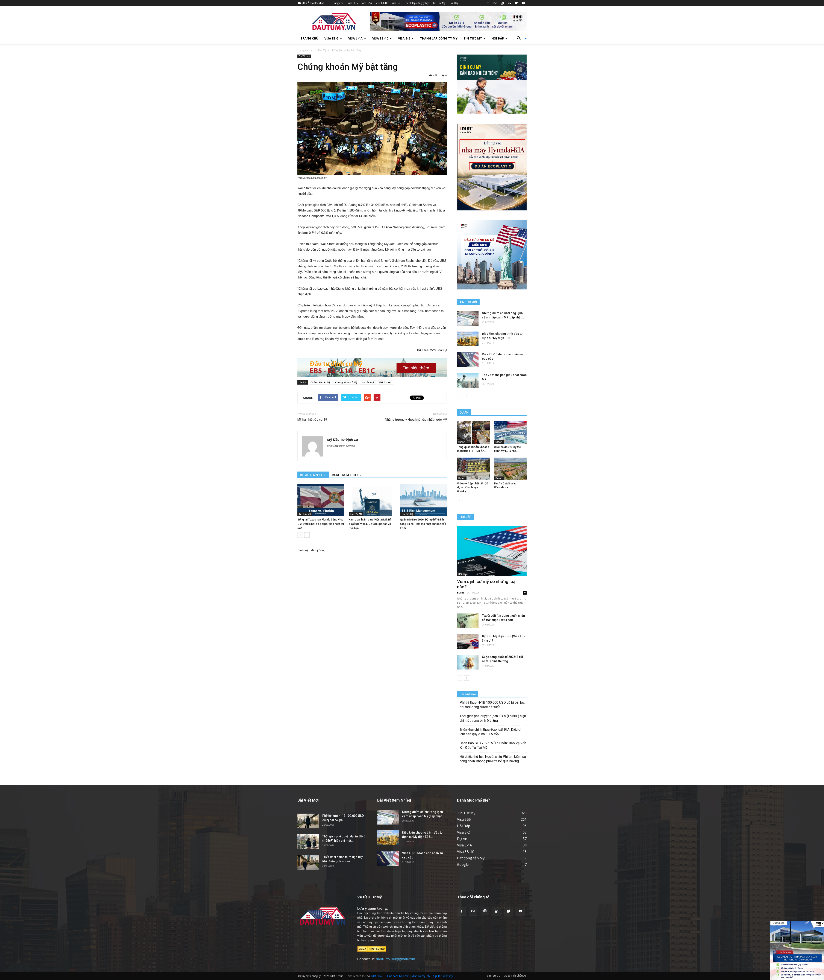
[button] (520, 38)
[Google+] (495, 3)
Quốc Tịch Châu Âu (515, 975)
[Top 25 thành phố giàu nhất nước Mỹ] (468, 380)
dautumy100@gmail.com (395, 959)
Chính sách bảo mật (397, 976)
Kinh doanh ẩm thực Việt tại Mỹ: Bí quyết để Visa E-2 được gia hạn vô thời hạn (370, 524)
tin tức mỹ (368, 382)
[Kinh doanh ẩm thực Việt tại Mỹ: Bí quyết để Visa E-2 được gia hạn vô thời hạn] (372, 500)
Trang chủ (338, 3)
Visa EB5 (464, 819)
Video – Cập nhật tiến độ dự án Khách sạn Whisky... (472, 487)
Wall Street (385, 382)
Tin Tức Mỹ (439, 3)
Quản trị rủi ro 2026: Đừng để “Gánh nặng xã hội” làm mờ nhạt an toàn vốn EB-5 (423, 524)
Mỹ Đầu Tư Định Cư (342, 439)
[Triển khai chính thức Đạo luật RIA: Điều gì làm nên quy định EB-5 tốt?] (308, 862)
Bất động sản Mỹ (471, 858)
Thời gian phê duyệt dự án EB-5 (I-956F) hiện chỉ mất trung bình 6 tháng (493, 718)
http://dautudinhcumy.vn (341, 445)
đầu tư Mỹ (402, 913)
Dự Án (461, 441)
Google (463, 864)
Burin (460, 592)
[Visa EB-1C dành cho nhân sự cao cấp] (468, 359)
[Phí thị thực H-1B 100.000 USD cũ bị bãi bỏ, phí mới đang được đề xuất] (308, 821)
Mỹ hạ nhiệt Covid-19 (312, 420)
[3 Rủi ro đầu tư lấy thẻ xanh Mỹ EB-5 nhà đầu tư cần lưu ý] (510, 432)
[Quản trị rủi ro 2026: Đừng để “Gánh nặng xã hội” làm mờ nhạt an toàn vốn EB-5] (423, 500)
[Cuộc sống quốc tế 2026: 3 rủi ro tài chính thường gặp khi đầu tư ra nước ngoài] (468, 662)
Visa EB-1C (382, 3)
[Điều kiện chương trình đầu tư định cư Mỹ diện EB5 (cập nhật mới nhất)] (468, 339)
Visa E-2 (396, 3)
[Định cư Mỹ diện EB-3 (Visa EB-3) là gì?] (468, 641)
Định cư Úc (493, 975)
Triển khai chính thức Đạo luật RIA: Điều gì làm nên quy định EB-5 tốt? (490, 731)
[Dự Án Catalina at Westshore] (510, 469)
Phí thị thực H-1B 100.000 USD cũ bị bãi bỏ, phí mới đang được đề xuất (492, 704)
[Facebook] (488, 3)
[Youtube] (523, 3)
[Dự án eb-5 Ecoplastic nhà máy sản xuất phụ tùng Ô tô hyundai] (797, 950)
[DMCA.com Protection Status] (371, 948)
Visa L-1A (367, 3)
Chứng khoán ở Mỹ (346, 382)
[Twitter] (516, 3)
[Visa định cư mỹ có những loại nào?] (492, 551)
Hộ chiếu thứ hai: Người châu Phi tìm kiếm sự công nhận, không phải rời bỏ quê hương (493, 759)
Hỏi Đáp (454, 3)
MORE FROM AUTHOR (346, 475)
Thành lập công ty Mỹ (416, 3)
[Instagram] (502, 3)
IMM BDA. (377, 976)
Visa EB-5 (353, 3)
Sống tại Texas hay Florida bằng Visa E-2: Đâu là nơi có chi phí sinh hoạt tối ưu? (320, 524)
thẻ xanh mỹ (445, 976)
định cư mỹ (418, 976)
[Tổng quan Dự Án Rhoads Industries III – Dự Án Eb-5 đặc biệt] (473, 432)
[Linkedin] (509, 3)
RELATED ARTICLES (313, 475)
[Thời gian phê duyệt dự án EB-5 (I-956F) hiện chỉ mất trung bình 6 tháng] (308, 841)
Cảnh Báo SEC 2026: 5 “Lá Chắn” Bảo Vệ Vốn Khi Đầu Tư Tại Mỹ (493, 745)
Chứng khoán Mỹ (320, 382)
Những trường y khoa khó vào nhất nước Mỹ (416, 420)
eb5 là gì (432, 976)
